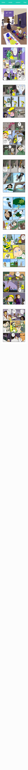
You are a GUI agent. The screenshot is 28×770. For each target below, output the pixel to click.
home (3, 2)
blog (25, 2)
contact (18, 2)
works (10, 2)
